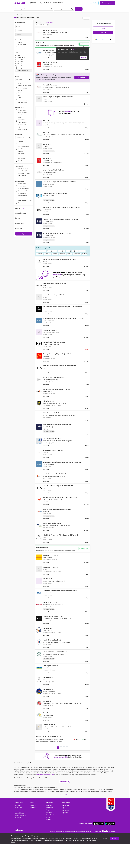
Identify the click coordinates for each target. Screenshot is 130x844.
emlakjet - (67, 831)
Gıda (19, 95)
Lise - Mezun (21, 202)
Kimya (19, 97)
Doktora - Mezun (22, 183)
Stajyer (19, 127)
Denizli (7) (69, 253)
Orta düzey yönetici (22, 112)
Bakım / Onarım (21, 148)
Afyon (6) (84, 253)
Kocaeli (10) (47, 253)
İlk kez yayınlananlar (23, 70)
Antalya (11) (40, 253)
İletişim (48, 810)
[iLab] (105, 831)
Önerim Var (33, 807)
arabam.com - (53, 831)
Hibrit (19, 47)
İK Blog (48, 817)
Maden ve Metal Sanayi (23, 100)
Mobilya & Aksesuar (22, 102)
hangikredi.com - (72, 831)
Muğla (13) (75, 251)
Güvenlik (20, 90)
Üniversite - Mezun (22, 193)
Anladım (83, 57)
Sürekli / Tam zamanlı (23, 168)
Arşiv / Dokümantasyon (23, 146)
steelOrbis (89, 831)
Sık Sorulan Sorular (35, 810)
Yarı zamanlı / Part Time (24, 173)
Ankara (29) (61, 251)
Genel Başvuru (21, 158)
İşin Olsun (48, 819)
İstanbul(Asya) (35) (52, 251)
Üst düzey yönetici (22, 110)
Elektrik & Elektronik (22, 88)
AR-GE (19, 144)
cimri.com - (62, 831)
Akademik (20, 141)
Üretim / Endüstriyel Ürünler (24, 85)
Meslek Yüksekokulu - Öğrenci (25, 200)
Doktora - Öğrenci (22, 186)
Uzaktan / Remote (22, 44)
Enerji (19, 93)
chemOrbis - (58, 831)
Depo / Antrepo (21, 153)
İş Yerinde (20, 42)
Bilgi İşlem (20, 151)
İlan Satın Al (49, 812)
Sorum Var (33, 805)
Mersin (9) (55, 253)
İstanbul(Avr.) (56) (41, 251)
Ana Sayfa (16, 14)
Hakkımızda (49, 805)
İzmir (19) (68, 251)
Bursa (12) (82, 251)
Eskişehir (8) (62, 253)
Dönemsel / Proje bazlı (23, 171)
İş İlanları (33, 3)
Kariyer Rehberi (50, 814)
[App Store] (98, 823)
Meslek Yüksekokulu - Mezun (24, 198)
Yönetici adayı (21, 115)
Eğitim (19, 156)
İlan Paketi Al (93, 3)
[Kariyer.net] (21, 830)
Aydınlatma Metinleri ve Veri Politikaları (20, 816)
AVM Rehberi (18, 810)
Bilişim (19, 83)
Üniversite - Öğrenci (22, 195)
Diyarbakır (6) (77, 253)
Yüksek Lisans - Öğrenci (23, 191)
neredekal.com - (79, 831)
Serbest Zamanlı (22, 175)
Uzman (19, 117)
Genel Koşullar (18, 805)
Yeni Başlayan (21, 119)
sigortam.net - (84, 831)
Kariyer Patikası (18, 807)
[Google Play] (110, 823)
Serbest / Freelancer (22, 122)
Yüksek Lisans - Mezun (23, 188)
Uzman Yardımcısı (22, 129)
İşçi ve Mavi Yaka (22, 124)
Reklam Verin (49, 807)
